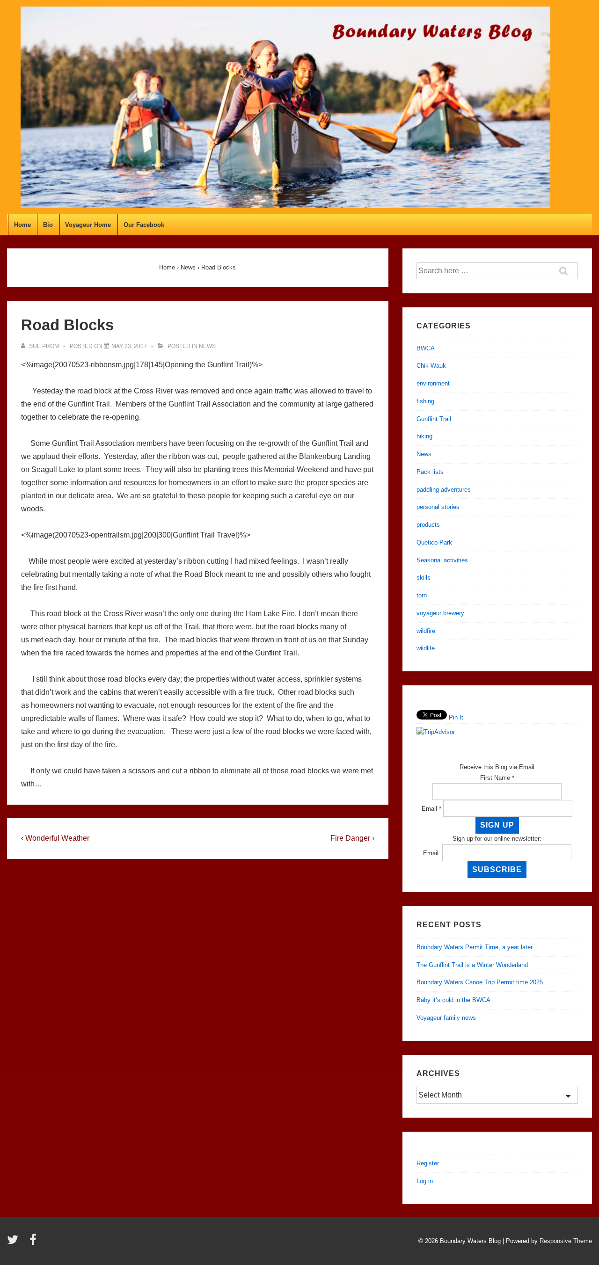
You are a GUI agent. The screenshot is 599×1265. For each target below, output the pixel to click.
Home (22, 224)
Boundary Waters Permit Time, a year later (474, 947)
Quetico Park (434, 542)
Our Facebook (144, 224)
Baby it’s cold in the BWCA (453, 999)
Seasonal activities (442, 560)
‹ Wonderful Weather (55, 838)
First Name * (497, 777)
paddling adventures (443, 489)
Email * (431, 808)
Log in (424, 1181)
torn (421, 595)
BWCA (425, 348)
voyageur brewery (440, 613)
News (207, 346)
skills (423, 577)
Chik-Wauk (431, 365)
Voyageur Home (88, 224)
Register (427, 1163)
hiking (424, 436)
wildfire (425, 630)
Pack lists (430, 471)
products (428, 524)
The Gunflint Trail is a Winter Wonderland (472, 964)
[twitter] (14, 1242)
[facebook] (34, 1242)
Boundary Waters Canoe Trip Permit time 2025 (479, 982)
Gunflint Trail (433, 418)
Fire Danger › (352, 838)
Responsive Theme (566, 1240)
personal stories (438, 506)
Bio (48, 224)
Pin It (456, 717)
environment (433, 383)
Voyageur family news (446, 1017)
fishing (425, 401)
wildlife (425, 648)
